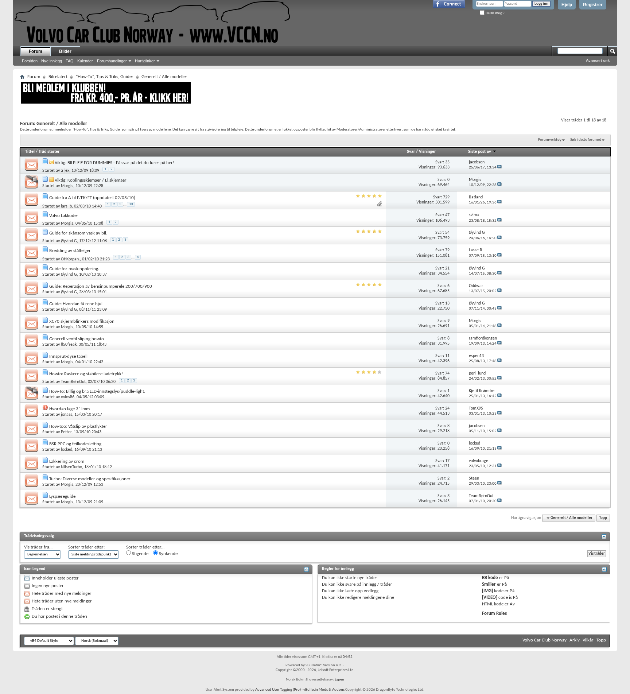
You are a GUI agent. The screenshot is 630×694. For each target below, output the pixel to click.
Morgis (67, 186)
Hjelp (566, 4)
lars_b (66, 206)
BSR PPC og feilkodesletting (75, 444)
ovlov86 (67, 397)
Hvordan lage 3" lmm (69, 409)
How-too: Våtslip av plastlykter (78, 426)
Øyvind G (69, 241)
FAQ (70, 61)
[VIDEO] (489, 597)
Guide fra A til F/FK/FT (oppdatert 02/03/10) (92, 197)
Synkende (168, 553)
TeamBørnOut (73, 382)
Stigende (139, 553)
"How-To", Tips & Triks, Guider (104, 76)
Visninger (427, 152)
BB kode (490, 577)
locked (66, 449)
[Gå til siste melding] (499, 168)
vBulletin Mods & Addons (324, 690)
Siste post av (479, 152)
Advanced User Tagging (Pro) (278, 690)
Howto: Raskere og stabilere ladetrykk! (86, 374)
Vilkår (588, 640)
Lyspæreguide (62, 496)
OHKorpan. (70, 259)
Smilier (489, 584)
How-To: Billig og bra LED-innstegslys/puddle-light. (97, 391)
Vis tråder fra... (38, 547)
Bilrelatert (57, 76)
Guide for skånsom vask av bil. (78, 233)
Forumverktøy (549, 140)
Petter (66, 432)
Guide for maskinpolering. (74, 269)
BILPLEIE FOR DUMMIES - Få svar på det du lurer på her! (120, 162)
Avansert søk (598, 60)
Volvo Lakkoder (63, 215)
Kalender (85, 61)
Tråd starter (49, 152)
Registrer (593, 4)
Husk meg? (495, 13)
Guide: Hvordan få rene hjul (75, 304)
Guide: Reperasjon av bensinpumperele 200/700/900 (100, 286)
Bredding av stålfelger (70, 250)
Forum (35, 51)
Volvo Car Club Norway (544, 640)
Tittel (30, 152)
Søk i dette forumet (585, 140)
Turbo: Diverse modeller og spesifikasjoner (90, 479)
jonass (66, 414)
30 (131, 204)
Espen (339, 680)
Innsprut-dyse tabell (68, 356)
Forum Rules (494, 613)
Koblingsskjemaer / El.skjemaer (97, 180)
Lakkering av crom (66, 461)
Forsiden (30, 61)
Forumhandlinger (112, 61)
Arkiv (574, 640)
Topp (603, 518)
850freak (69, 344)
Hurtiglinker (145, 61)
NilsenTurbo (71, 467)
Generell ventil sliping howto (76, 339)
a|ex (65, 170)
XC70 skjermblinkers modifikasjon (81, 321)
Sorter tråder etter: (86, 547)
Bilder (65, 51)
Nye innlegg (51, 61)
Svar (411, 152)
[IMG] (487, 591)
